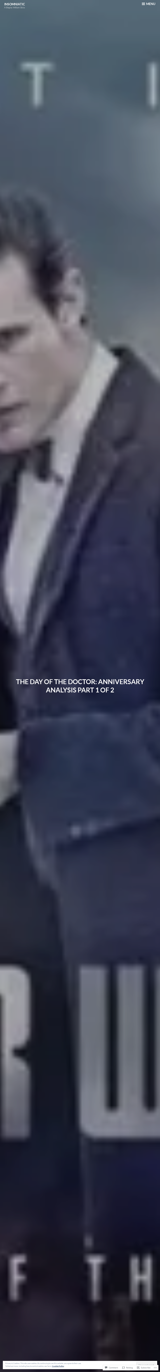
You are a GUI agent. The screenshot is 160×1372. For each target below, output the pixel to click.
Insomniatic (14, 4)
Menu (150, 3)
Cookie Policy (58, 1366)
